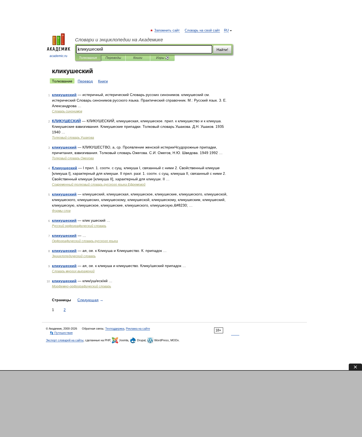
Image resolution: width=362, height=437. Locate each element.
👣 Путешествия (61, 332)
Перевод (85, 81)
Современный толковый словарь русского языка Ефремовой (98, 184)
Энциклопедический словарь (74, 256)
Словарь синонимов (67, 111)
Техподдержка (114, 328)
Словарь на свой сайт (202, 30)
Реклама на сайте (138, 328)
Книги (137, 58)
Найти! (222, 49)
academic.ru (58, 56)
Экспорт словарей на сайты (64, 340)
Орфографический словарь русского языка (85, 241)
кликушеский (64, 95)
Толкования (88, 58)
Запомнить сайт (167, 30)
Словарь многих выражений (73, 271)
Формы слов (61, 211)
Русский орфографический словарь (79, 226)
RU (226, 30)
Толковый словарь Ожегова (73, 158)
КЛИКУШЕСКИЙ (66, 121)
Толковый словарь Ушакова (73, 137)
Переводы (113, 58)
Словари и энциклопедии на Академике (119, 39)
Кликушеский (64, 168)
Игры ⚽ (162, 58)
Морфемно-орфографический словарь (81, 286)
